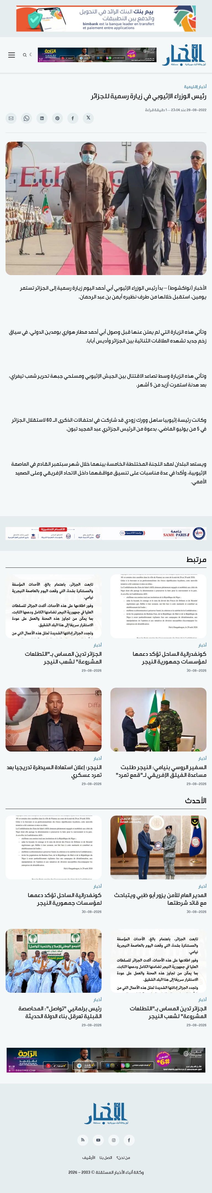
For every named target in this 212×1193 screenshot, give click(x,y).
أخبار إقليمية (195, 86)
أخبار (202, 645)
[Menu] (12, 55)
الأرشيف (88, 1158)
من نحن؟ (123, 1158)
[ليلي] (31, 55)
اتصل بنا (106, 1158)
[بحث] (25, 55)
